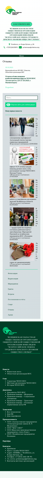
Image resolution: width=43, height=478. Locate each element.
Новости (27, 70)
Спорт (10, 304)
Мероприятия (13, 284)
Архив (10, 315)
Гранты (10, 289)
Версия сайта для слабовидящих (22, 104)
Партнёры (7, 441)
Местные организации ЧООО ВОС (21, 383)
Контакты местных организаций (20, 461)
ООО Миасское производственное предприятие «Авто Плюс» (21, 431)
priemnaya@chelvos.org (31, 47)
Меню (21, 56)
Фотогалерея (12, 273)
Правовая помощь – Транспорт (20, 401)
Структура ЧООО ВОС (16, 381)
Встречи (11, 294)
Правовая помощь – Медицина (20, 394)
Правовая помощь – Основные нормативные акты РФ (20, 404)
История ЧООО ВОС (16, 385)
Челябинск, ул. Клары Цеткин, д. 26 (22, 44)
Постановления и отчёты (16, 299)
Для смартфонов (14, 416)
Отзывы (11, 310)
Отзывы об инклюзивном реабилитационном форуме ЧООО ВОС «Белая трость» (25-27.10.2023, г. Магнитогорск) (20, 79)
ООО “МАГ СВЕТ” (15, 428)
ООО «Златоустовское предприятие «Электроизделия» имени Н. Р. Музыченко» (22, 424)
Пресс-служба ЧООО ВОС (18, 451)
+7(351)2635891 (12, 47)
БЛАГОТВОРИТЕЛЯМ (21, 24)
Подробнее (9, 87)
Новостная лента (14, 372)
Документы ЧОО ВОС (16, 392)
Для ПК (10, 414)
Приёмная (11, 448)
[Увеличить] (7, 46)
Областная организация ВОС (14, 72)
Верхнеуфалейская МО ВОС (14, 70)
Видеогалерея (13, 279)
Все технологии (14, 412)
